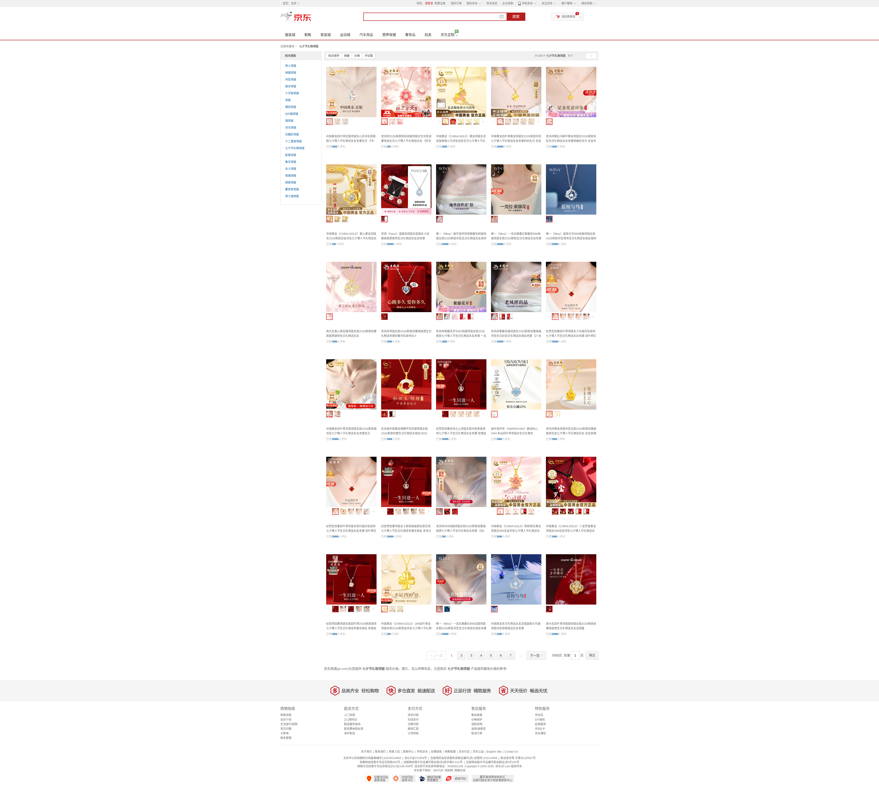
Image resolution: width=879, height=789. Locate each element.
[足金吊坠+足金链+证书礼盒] (516, 121)
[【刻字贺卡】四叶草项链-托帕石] (337, 414)
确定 (592, 655)
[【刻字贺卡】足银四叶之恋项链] (345, 121)
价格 (357, 55)
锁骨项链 (290, 182)
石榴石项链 (292, 134)
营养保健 (389, 35)
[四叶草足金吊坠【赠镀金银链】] (392, 609)
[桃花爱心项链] (329, 316)
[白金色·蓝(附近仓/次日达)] (453, 414)
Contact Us (511, 751)
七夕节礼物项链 (294, 148)
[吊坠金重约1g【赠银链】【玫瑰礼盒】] (523, 511)
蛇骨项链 (290, 155)
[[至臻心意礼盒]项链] (510, 316)
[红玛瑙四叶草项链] (406, 511)
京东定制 (447, 35)
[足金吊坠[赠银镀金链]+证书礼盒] (508, 121)
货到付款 (413, 715)
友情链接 (436, 751)
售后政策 (476, 715)
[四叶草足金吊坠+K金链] (400, 609)
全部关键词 (287, 46)
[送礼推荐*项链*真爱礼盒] (470, 316)
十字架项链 (292, 93)
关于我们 (366, 751)
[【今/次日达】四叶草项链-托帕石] (329, 414)
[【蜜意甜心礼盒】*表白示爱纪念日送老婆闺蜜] (400, 121)
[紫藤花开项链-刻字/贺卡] (447, 316)
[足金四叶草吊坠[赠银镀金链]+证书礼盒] (523, 121)
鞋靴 (307, 35)
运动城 (345, 35)
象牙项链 (290, 162)
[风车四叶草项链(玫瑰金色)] (586, 316)
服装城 (290, 35)
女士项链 (290, 168)
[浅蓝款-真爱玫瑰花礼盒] (384, 219)
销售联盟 (450, 751)
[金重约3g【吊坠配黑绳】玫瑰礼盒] (586, 511)
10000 (445, 244)
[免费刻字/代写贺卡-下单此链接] (392, 121)
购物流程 (285, 715)
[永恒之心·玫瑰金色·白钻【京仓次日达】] (398, 511)
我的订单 (456, 3)
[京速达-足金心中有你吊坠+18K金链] (329, 219)
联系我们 (380, 751)
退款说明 (476, 724)
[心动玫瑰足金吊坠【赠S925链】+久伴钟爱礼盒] (557, 414)
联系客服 (285, 738)
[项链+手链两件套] (343, 511)
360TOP (438, 770)
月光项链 (290, 127)
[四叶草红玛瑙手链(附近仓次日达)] (366, 511)
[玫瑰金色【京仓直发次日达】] (335, 609)
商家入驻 (394, 751)
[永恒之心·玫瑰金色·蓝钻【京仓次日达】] (390, 511)
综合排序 (333, 55)
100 (334, 244)
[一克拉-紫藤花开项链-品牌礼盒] (439, 316)
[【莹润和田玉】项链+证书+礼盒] (384, 414)
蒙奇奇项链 (292, 189)
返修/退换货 (478, 728)
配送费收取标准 (353, 728)
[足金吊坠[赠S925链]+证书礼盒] (549, 121)
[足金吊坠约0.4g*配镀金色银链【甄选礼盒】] (476, 121)
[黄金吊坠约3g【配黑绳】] (563, 511)
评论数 (369, 55)
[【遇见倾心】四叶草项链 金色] (549, 609)
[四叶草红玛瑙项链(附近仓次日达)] (555, 316)
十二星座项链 (293, 141)
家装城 (325, 35)
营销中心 (408, 751)
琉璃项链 (290, 175)
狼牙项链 (290, 86)
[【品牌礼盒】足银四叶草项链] (337, 121)
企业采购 (507, 3)
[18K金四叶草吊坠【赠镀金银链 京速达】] (384, 609)
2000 (444, 146)
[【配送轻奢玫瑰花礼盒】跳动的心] (384, 316)
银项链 (289, 120)
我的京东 (472, 3)
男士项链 (290, 66)
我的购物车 (568, 16)
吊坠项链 (290, 79)
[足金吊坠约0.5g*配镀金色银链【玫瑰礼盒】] (461, 121)
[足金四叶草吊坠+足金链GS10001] (531, 121)
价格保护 (476, 719)
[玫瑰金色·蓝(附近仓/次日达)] (445, 414)
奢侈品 (410, 35)
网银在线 (459, 770)
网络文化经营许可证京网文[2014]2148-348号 (385, 766)
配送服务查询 (352, 724)
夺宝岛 (539, 715)
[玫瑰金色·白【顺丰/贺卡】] (468, 414)
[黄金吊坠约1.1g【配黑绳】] (555, 511)
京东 (311, 18)
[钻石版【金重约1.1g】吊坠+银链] (531, 511)
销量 (347, 55)
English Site (494, 751)
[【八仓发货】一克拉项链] (494, 316)
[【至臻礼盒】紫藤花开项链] (462, 316)
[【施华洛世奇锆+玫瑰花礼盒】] (447, 609)
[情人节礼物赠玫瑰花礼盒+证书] (392, 414)
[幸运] (494, 414)
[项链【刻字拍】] (461, 414)
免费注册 (439, 3)
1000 (554, 439)
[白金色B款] (366, 609)
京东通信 (540, 733)
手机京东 (527, 3)
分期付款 (413, 724)
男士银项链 (292, 196)
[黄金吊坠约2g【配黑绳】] (570, 511)
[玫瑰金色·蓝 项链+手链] (476, 414)
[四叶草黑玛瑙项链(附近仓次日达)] (570, 316)
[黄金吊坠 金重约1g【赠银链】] (500, 511)
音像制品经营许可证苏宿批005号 (380, 762)
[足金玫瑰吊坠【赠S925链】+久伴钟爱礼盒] (549, 414)
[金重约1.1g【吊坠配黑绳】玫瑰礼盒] (578, 511)
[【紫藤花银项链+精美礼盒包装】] (439, 219)
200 (389, 146)
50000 (445, 634)
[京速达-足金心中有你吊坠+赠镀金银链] (345, 219)
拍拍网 (449, 770)
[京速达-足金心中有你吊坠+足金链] (337, 219)
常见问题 (285, 728)
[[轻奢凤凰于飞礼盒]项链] (502, 316)
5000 (334, 146)
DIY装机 (540, 719)
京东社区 (464, 751)
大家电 (284, 733)
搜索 (516, 17)
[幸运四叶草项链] (351, 609)
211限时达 (350, 719)
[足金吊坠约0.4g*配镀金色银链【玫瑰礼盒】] (468, 121)
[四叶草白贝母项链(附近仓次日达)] (563, 316)
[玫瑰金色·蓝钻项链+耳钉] (421, 511)
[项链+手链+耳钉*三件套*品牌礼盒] (455, 316)
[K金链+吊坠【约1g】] (516, 511)
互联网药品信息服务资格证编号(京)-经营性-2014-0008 (463, 758)
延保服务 (540, 724)
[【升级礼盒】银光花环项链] (455, 511)
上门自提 (349, 715)
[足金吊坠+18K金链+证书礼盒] (500, 121)
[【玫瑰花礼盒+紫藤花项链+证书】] (494, 219)
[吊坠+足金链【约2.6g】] (508, 511)
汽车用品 (366, 35)
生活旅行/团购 (289, 724)
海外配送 (349, 733)
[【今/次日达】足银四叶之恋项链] (329, 121)
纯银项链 (290, 72)
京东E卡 (540, 728)
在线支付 (413, 719)
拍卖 (428, 35)
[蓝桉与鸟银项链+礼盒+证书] (549, 219)
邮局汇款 (413, 728)
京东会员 (491, 3)
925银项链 (291, 114)
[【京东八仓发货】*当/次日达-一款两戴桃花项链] (384, 121)
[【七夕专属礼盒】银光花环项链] (447, 511)
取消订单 (476, 733)
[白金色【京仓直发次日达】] (343, 609)
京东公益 (478, 751)
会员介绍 (285, 719)
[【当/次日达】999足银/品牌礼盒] (439, 511)
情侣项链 (290, 107)
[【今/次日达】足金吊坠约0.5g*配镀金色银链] (445, 121)
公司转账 (413, 733)
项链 (288, 100)
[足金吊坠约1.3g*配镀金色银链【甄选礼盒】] (453, 121)
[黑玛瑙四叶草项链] (413, 511)
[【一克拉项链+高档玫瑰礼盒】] (439, 609)
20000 (499, 146)
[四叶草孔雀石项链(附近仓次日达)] (578, 316)
